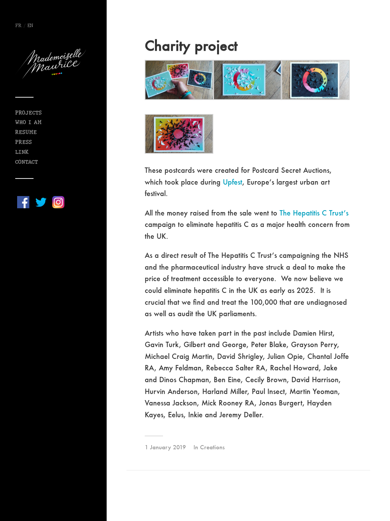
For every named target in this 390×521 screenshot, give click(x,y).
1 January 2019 (165, 447)
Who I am (28, 122)
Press (23, 142)
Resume (26, 132)
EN (30, 26)
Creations (212, 447)
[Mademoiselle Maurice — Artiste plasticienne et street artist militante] (53, 64)
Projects (28, 113)
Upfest (232, 182)
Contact (26, 162)
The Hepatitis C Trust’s (314, 212)
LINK (22, 152)
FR (18, 26)
